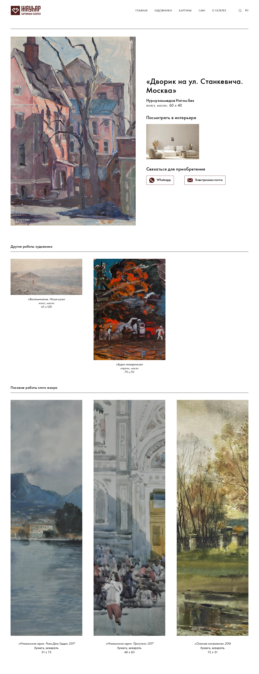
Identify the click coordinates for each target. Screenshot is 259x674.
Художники (163, 11)
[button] (245, 494)
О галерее (219, 11)
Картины (185, 11)
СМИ (202, 11)
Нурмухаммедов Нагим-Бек (170, 101)
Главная (141, 11)
